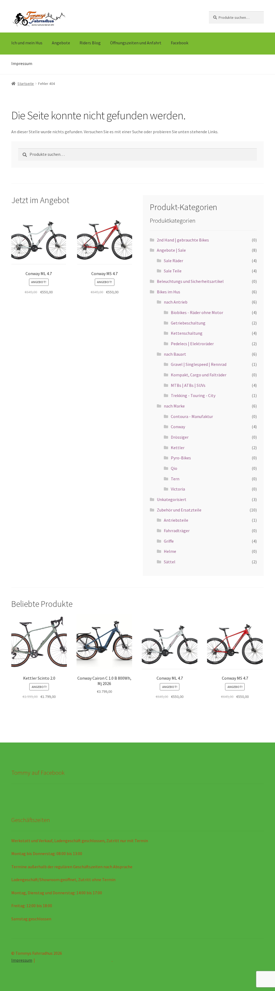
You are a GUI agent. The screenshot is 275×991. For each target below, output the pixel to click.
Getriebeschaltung (188, 323)
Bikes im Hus (168, 291)
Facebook (179, 42)
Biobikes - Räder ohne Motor (197, 312)
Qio (174, 468)
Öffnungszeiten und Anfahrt (135, 42)
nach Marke (174, 406)
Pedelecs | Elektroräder (192, 343)
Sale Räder (173, 260)
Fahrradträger (177, 530)
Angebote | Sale (171, 250)
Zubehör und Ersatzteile (179, 510)
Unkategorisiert (171, 499)
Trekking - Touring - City (193, 395)
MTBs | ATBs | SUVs (188, 385)
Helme (170, 551)
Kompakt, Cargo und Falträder (198, 374)
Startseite (25, 83)
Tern (175, 478)
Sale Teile (173, 270)
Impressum (21, 63)
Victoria (178, 489)
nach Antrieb (175, 302)
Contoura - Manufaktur (192, 416)
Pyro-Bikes (181, 457)
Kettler (177, 447)
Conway (178, 426)
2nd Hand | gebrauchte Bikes (183, 240)
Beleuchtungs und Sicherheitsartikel (190, 281)
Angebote (61, 42)
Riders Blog (90, 42)
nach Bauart (175, 354)
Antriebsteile (176, 520)
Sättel (169, 561)
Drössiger (180, 437)
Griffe (169, 541)
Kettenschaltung (186, 333)
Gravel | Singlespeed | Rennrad (198, 364)
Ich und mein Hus (26, 42)
